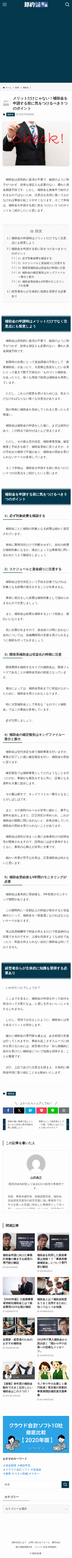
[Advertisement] (36, 47)
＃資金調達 (9, 1465)
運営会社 (56, 1542)
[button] (8, 1110)
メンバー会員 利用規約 (45, 1547)
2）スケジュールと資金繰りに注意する (41, 263)
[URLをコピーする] (64, 1110)
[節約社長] (36, 4)
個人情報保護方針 (24, 1547)
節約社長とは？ (19, 1542)
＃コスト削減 (20, 1473)
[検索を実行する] (65, 1484)
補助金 (10, 114)
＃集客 (7, 1473)
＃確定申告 (24, 1465)
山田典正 (36, 1177)
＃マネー (34, 1473)
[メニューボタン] (4, 4)
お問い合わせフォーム (39, 1542)
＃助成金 (36, 1469)
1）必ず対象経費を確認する (35, 258)
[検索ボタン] (67, 4)
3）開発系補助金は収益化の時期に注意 (41, 267)
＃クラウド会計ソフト (16, 1469)
